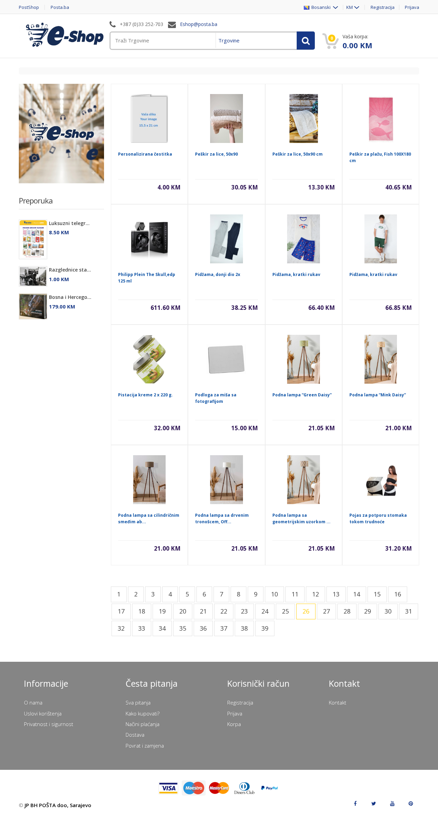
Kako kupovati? (142, 713)
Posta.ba (60, 7)
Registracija (383, 7)
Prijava (412, 7)
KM (349, 7)
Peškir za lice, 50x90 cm (297, 154)
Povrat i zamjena (145, 745)
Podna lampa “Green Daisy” (302, 395)
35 (182, 628)
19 (162, 611)
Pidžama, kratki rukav (296, 274)
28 (347, 611)
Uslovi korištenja (43, 713)
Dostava (135, 734)
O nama (33, 702)
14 (356, 594)
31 (408, 611)
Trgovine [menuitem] (229, 40)
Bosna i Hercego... (70, 297)
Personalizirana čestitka (145, 154)
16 (397, 594)
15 (377, 594)
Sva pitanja (138, 702)
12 (315, 594)
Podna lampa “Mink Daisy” (377, 395)
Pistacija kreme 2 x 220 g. (145, 395)
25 (285, 611)
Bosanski (320, 7)
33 (141, 628)
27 (326, 611)
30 (388, 611)
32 (121, 628)
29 (367, 611)
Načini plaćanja (142, 724)
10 (274, 594)
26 (305, 611)
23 (244, 611)
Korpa (234, 724)
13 (336, 594)
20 (182, 611)
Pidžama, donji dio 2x (217, 274)
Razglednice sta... (70, 269)
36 (203, 628)
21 (203, 611)
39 (264, 628)
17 (121, 611)
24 (264, 611)
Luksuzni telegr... (69, 223)
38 (244, 628)
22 (223, 611)
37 (223, 628)
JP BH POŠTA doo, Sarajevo (58, 805)
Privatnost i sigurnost (48, 724)
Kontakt (337, 702)
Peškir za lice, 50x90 (216, 154)
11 (295, 594)
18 (141, 611)
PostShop (29, 7)
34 (162, 628)
